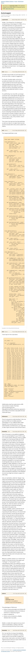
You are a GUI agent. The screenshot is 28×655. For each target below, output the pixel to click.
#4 (25, 416)
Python (2, 3)
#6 (25, 593)
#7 (25, 630)
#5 (25, 431)
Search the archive (10, 8)
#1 (25, 71)
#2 (25, 130)
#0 (25, 19)
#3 (25, 331)
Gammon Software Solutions (7, 1)
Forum (15, 1)
